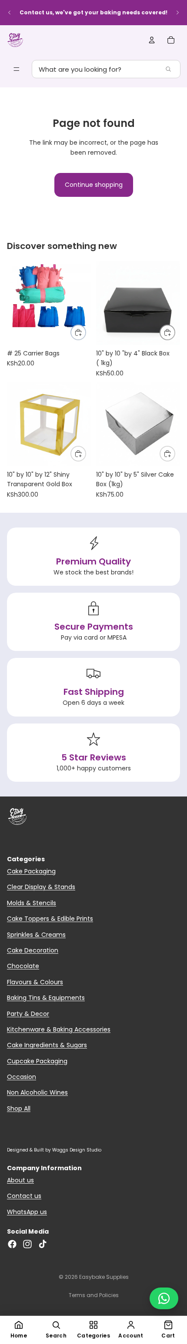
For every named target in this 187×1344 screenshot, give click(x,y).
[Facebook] (12, 1244)
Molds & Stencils (31, 903)
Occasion (21, 1076)
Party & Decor (28, 1013)
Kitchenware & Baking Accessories (58, 1029)
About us (20, 1180)
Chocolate (23, 966)
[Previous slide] (9, 12)
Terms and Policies (94, 1295)
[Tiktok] (42, 1244)
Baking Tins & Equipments (46, 997)
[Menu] (17, 69)
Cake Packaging (31, 871)
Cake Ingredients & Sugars (47, 1045)
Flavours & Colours (35, 982)
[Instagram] (27, 1244)
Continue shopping (94, 184)
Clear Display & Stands (41, 887)
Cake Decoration (32, 950)
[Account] (151, 40)
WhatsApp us (27, 1212)
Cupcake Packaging (37, 1061)
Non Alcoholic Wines (37, 1092)
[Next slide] (177, 12)
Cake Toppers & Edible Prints (50, 918)
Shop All (18, 1108)
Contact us (24, 1195)
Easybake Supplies (104, 1277)
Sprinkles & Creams (36, 934)
